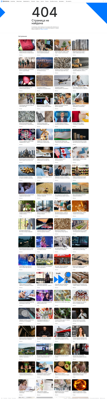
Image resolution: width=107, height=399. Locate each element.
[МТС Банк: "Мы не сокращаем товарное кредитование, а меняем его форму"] (62, 262)
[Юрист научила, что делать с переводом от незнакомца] (80, 101)
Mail (1, 398)
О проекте (65, 398)
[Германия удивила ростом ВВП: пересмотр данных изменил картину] (44, 226)
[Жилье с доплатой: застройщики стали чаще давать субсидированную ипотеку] (44, 262)
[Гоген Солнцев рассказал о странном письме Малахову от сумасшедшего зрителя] (26, 369)
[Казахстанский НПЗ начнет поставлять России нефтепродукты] (44, 65)
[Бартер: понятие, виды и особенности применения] (80, 119)
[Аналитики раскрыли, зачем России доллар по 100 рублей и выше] (26, 119)
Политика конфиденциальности (73, 398)
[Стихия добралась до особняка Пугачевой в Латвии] (44, 244)
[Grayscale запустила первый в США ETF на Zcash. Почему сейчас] (62, 280)
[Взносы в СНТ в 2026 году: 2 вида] (62, 298)
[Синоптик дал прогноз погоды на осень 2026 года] (26, 101)
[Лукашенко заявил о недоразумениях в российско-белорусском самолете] (62, 83)
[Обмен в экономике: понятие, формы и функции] (62, 101)
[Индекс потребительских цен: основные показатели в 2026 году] (80, 173)
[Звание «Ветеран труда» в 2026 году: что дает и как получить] (62, 47)
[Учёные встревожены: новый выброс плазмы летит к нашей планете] (80, 387)
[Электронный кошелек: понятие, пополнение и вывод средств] (44, 369)
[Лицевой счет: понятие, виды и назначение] (26, 387)
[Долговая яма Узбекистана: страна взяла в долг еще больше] (62, 137)
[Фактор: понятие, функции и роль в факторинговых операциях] (26, 334)
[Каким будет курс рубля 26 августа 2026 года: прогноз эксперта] (26, 262)
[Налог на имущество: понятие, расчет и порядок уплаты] (80, 298)
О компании (5, 398)
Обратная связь (102, 398)
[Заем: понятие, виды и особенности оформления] (44, 387)
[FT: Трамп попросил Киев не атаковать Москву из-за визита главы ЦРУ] (62, 119)
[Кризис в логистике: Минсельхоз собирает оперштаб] (44, 191)
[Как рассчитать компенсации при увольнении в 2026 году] (26, 298)
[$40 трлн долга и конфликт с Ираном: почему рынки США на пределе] (44, 101)
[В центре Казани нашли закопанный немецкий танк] (44, 119)
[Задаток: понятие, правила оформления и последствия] (44, 155)
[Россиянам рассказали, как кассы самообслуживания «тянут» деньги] (44, 47)
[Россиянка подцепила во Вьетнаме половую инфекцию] (26, 226)
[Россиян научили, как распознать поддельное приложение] (26, 191)
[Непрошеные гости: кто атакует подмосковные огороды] (80, 369)
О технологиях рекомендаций (84, 398)
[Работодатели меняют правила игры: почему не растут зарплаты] (80, 83)
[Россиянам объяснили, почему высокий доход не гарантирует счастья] (80, 137)
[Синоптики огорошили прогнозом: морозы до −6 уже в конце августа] (44, 280)
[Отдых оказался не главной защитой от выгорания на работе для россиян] (26, 280)
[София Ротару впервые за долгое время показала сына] (44, 298)
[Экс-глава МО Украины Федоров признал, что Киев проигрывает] (44, 334)
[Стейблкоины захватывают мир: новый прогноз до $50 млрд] (80, 244)
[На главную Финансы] (5, 1)
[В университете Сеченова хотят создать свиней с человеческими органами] (80, 280)
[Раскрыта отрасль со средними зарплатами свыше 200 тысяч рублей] (62, 65)
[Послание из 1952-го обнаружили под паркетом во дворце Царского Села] (44, 83)
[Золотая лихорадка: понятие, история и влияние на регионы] (26, 173)
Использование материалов (94, 398)
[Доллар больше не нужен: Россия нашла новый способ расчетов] (26, 155)
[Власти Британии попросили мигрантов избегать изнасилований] (80, 191)
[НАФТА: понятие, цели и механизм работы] (62, 155)
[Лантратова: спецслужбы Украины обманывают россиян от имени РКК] (80, 352)
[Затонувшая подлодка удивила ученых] (62, 352)
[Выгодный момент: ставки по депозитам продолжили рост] (62, 208)
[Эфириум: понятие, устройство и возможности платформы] (26, 316)
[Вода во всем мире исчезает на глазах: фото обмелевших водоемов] (80, 262)
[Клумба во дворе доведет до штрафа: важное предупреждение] (26, 208)
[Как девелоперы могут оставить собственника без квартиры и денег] (80, 226)
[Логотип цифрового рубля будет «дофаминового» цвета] (26, 137)
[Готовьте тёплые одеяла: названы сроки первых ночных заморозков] (62, 316)
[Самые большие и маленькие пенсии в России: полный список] (26, 47)
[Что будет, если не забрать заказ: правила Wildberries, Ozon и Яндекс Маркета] (80, 65)
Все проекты (14, 398)
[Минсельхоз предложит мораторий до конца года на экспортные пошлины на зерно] (62, 226)
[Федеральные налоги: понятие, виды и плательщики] (62, 387)
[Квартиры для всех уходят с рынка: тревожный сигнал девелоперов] (80, 47)
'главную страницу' (44, 29)
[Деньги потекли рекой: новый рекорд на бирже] (44, 208)
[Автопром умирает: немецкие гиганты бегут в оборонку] (62, 244)
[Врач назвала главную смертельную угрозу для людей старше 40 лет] (62, 369)
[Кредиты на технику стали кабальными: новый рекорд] (44, 137)
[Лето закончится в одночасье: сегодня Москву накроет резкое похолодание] (62, 191)
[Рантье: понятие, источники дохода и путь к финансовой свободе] (80, 316)
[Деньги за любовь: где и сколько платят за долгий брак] (26, 65)
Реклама (9, 398)
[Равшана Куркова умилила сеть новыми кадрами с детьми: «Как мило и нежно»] (80, 334)
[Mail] (1, 1)
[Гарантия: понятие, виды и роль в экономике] (44, 173)
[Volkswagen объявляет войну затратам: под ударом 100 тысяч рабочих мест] (62, 334)
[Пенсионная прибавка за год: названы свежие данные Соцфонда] (26, 83)
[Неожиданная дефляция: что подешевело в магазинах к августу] (44, 316)
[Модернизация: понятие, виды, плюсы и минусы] (80, 155)
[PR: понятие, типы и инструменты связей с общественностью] (44, 352)
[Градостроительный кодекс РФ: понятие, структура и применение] (26, 352)
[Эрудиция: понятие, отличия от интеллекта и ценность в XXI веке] (62, 173)
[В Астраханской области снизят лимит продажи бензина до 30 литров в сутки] (26, 244)
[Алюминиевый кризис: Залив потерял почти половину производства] (80, 208)
